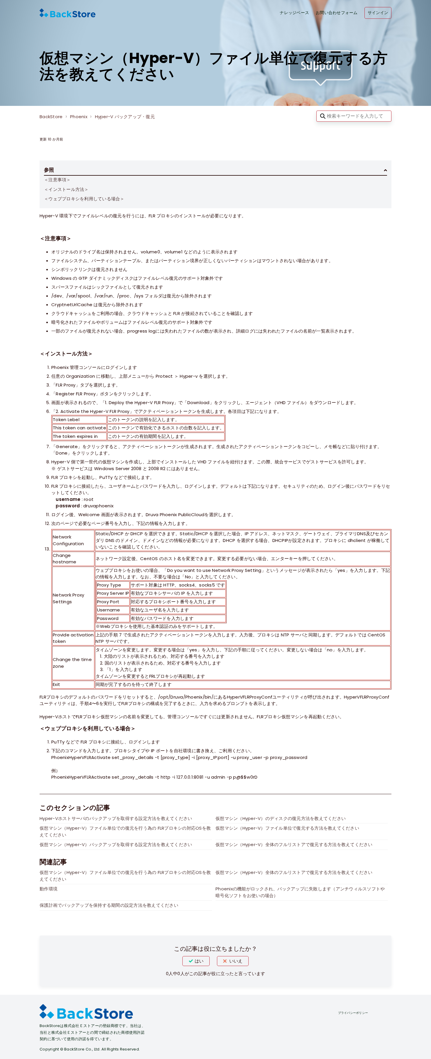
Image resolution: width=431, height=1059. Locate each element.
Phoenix (78, 116)
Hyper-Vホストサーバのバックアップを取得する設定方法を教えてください (116, 818)
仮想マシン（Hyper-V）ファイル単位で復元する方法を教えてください (287, 828)
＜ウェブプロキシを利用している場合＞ (84, 199)
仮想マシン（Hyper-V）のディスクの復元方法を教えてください (281, 818)
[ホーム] (68, 13)
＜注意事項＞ (57, 180)
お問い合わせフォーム (337, 13)
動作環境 (48, 889)
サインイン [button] (378, 13)
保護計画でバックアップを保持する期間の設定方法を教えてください (109, 905)
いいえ (235, 961)
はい (199, 961)
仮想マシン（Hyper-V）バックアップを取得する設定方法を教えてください (116, 844)
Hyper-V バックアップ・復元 (125, 116)
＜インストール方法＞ (66, 189)
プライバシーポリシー (353, 1013)
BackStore (51, 116)
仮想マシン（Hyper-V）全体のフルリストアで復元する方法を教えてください (294, 844)
